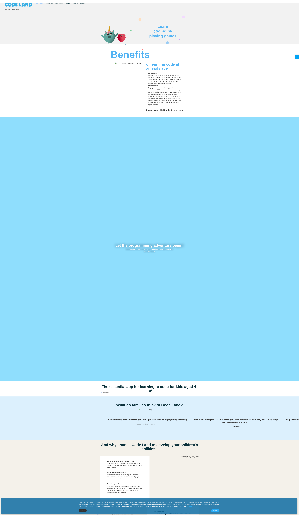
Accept (215, 510)
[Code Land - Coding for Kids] (18, 5)
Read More (190, 506)
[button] (297, 57)
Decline (83, 510)
